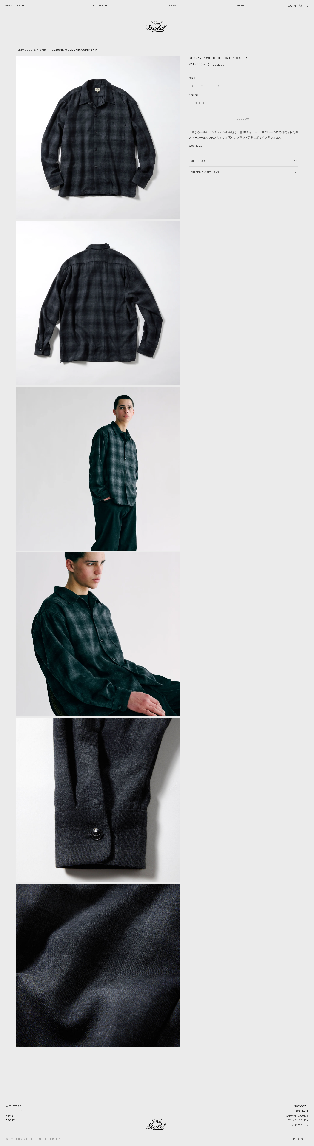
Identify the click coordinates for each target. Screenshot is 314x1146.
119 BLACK (201, 104)
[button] (14, 5)
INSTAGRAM (300, 1106)
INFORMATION (299, 1124)
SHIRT (44, 49)
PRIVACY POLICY (297, 1120)
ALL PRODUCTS (26, 49)
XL (221, 87)
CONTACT (302, 1110)
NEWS (10, 1115)
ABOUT (10, 1120)
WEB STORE (13, 1106)
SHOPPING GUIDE (297, 1115)
